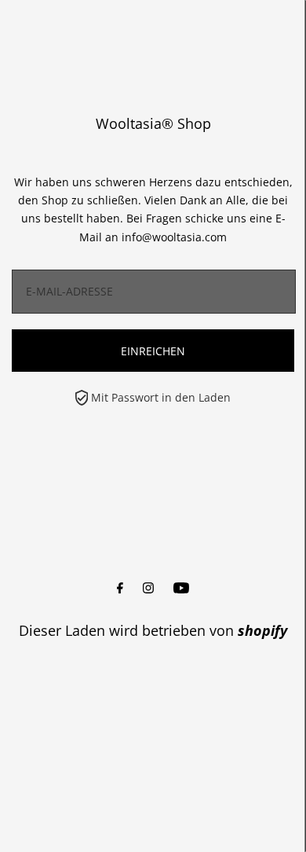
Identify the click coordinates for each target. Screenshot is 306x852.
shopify (262, 630)
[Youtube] (181, 587)
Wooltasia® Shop (153, 123)
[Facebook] (120, 587)
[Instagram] (148, 587)
